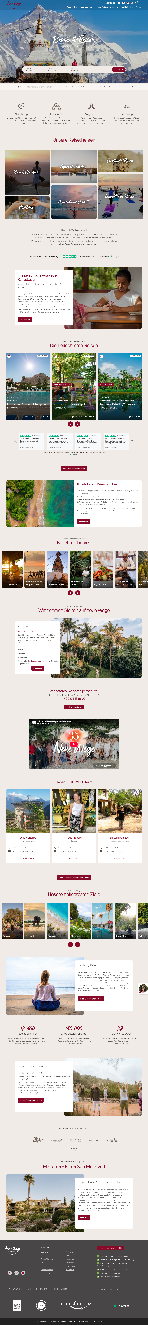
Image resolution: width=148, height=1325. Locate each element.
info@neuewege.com (110, 1289)
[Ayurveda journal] (91, 1140)
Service (139, 7)
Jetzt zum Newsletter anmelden (111, 1248)
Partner (68, 1255)
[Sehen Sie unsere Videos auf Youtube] (127, 3)
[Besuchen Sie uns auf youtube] (23, 1273)
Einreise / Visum (47, 1270)
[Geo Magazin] (54, 1140)
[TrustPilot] (121, 1305)
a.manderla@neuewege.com (22, 851)
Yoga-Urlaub (72, 7)
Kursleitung (70, 1259)
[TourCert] (41, 1305)
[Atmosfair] (75, 1305)
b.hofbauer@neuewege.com (113, 851)
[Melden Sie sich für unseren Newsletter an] (132, 3)
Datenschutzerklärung (39, 661)
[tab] (71, 1148)
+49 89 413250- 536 (110, 848)
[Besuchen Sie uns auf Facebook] (119, 3)
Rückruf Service (47, 1259)
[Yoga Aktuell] (73, 1140)
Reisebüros (70, 1263)
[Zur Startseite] (14, 5)
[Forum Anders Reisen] (16, 1305)
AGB (42, 1266)
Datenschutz (70, 1266)
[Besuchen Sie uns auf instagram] (16, 1273)
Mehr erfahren (28, 859)
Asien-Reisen (102, 7)
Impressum (70, 1270)
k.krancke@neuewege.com (67, 851)
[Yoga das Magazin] (36, 1140)
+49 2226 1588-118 (64, 848)
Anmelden (37, 668)
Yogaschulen (70, 1252)
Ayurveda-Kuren (87, 7)
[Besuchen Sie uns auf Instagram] (123, 3)
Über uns (44, 1252)
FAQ (42, 1263)
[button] (70, 424)
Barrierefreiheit (46, 1273)
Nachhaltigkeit (127, 7)
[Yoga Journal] (110, 1140)
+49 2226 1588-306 (19, 848)
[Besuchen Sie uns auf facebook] (10, 1273)
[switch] (9, 356)
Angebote (114, 7)
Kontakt (44, 1255)
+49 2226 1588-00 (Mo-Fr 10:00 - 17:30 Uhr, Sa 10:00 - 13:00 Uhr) (38, 1289)
